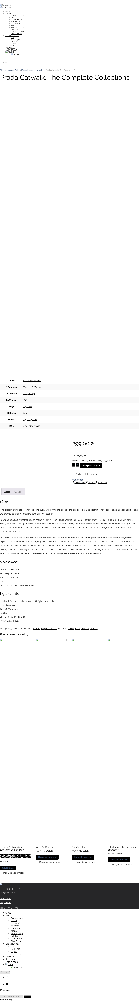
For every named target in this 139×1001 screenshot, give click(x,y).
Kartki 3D (15, 40)
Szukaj (27, 997)
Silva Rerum (16, 34)
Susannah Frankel (32, 380)
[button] (84, 474)
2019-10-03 (29, 393)
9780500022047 (31, 426)
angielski (27, 406)
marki (71, 628)
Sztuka (14, 30)
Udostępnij (77, 480)
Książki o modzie (36, 70)
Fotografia (16, 19)
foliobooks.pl (6, 999)
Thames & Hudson (32, 387)
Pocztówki (16, 44)
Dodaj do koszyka (91, 465)
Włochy (94, 628)
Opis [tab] (7, 491)
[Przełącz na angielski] (16, 54)
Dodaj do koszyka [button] (47, 857)
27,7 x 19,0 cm (30, 419)
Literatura (16, 23)
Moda (13, 25)
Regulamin (5, 902)
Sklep (17, 70)
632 (25, 400)
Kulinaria (15, 21)
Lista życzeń (11, 50)
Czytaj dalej (8, 868)
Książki (8, 13)
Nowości (9, 46)
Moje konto (5, 898)
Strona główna (7, 70)
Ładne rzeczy (12, 36)
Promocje (10, 48)
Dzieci (13, 17)
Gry (12, 38)
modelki (85, 628)
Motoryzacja (17, 28)
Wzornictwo (17, 32)
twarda (26, 413)
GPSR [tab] (18, 491)
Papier (14, 42)
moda (77, 628)
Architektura (17, 15)
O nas (8, 11)
